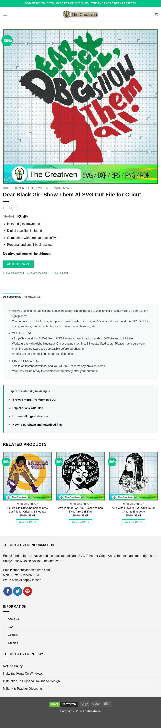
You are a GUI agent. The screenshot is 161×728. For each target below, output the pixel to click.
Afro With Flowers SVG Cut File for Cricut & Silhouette (133, 509)
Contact (12, 634)
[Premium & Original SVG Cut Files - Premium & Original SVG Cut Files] (80, 14)
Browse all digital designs (30, 416)
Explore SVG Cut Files (27, 408)
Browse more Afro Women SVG (34, 399)
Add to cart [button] (27, 522)
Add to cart (18, 264)
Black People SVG (28, 188)
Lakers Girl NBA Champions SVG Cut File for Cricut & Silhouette (27, 509)
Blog (10, 626)
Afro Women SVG (59, 188)
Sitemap (13, 642)
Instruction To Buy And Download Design (31, 681)
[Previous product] (14, 208)
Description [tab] (12, 296)
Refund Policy (13, 666)
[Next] (158, 493)
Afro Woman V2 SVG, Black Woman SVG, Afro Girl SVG (80, 509)
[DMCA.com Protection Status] (63, 704)
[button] (5, 14)
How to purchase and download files (37, 424)
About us (13, 618)
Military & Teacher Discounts (23, 688)
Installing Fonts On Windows (23, 673)
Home (7, 188)
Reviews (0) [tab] (32, 296)
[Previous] (3, 493)
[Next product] (6, 208)
